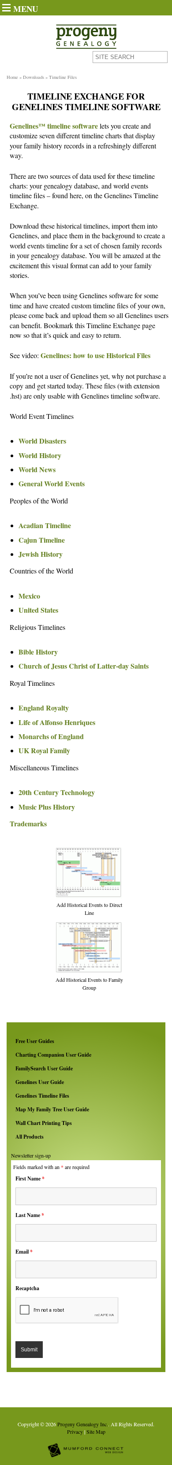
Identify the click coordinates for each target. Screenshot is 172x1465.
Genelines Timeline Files (42, 1095)
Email (24, 1251)
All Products (29, 1136)
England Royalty (44, 708)
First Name (30, 1178)
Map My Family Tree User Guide (52, 1109)
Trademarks (28, 823)
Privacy (75, 1431)
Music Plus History (47, 807)
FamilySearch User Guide (44, 1068)
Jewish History (41, 554)
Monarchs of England (51, 736)
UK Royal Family (44, 750)
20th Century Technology (57, 792)
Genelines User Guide (39, 1082)
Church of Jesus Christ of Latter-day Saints (84, 666)
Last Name (29, 1215)
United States (38, 610)
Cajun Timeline (42, 540)
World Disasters (42, 441)
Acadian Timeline (45, 525)
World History (40, 455)
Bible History (38, 652)
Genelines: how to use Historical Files (95, 355)
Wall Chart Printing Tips (43, 1123)
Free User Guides (34, 1041)
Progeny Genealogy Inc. (82, 1424)
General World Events (52, 483)
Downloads (33, 77)
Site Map (95, 1431)
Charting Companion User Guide (53, 1054)
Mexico (29, 596)
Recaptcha (27, 1288)
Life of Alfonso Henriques (57, 722)
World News (37, 469)
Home (12, 77)
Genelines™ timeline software (54, 126)
